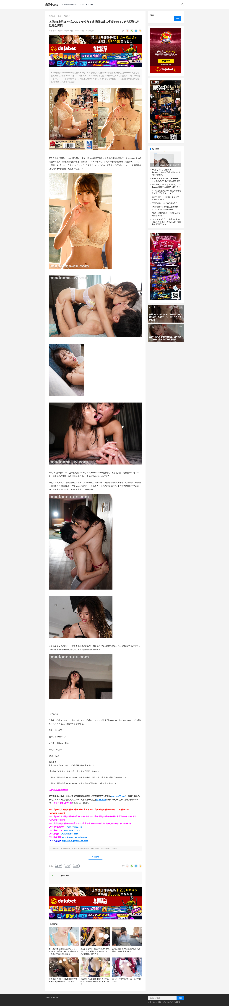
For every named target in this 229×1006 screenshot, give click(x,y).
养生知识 (67, 16)
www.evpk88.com (74, 827)
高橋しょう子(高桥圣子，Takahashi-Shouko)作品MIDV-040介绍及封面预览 (166, 172)
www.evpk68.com (72, 830)
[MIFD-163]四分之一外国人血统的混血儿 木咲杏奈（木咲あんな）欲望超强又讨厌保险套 (166, 221)
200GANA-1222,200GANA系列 (165, 203)
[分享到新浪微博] (127, 30)
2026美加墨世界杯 (69, 4)
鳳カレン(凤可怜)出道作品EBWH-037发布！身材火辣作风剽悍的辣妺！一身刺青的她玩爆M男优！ (95, 951)
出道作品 (170, 1002)
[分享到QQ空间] (140, 30)
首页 (59, 16)
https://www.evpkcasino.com (74, 837)
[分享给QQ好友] (136, 30)
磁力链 (155, 1002)
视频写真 (177, 1002)
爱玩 (55, 31)
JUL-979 (58, 866)
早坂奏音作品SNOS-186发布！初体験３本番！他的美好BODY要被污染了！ (95, 981)
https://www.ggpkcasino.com (75, 841)
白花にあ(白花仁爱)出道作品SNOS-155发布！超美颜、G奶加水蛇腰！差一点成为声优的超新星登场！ (63, 951)
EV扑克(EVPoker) (60, 790)
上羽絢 (67, 866)
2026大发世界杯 (86, 4)
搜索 (152, 15)
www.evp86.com (118, 796)
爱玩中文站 (51, 4)
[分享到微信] (131, 30)
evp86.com (101, 800)
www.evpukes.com (69, 834)
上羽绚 (75, 866)
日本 (159, 1002)
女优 (164, 1002)
